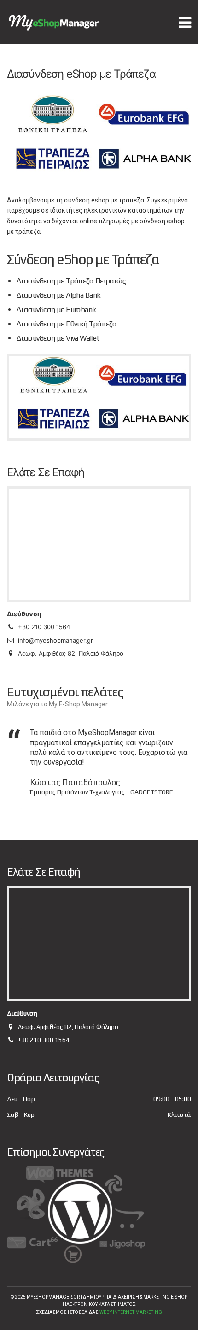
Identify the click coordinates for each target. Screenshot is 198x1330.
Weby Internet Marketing (130, 1312)
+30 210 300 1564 (44, 1039)
